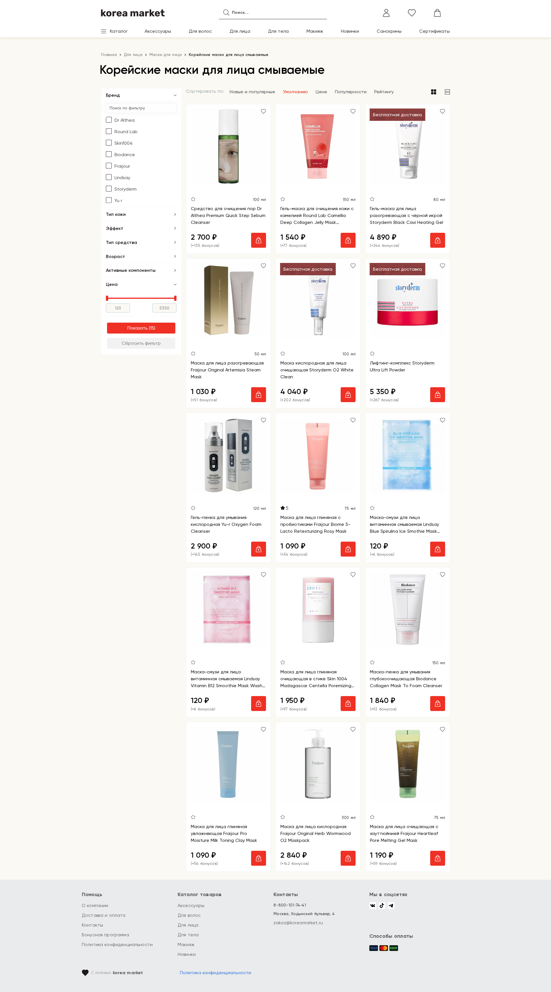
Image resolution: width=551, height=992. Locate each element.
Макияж (314, 31)
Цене (321, 91)
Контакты (92, 925)
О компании (95, 905)
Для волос (200, 31)
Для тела (278, 31)
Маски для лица (166, 54)
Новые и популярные (252, 91)
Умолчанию (295, 91)
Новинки (350, 31)
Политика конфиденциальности (117, 944)
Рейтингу (384, 91)
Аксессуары (158, 31)
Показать (137, 328)
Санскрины (389, 31)
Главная (109, 54)
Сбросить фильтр (141, 343)
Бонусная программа (105, 934)
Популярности (350, 91)
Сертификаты (434, 31)
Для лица (240, 31)
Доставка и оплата (104, 915)
